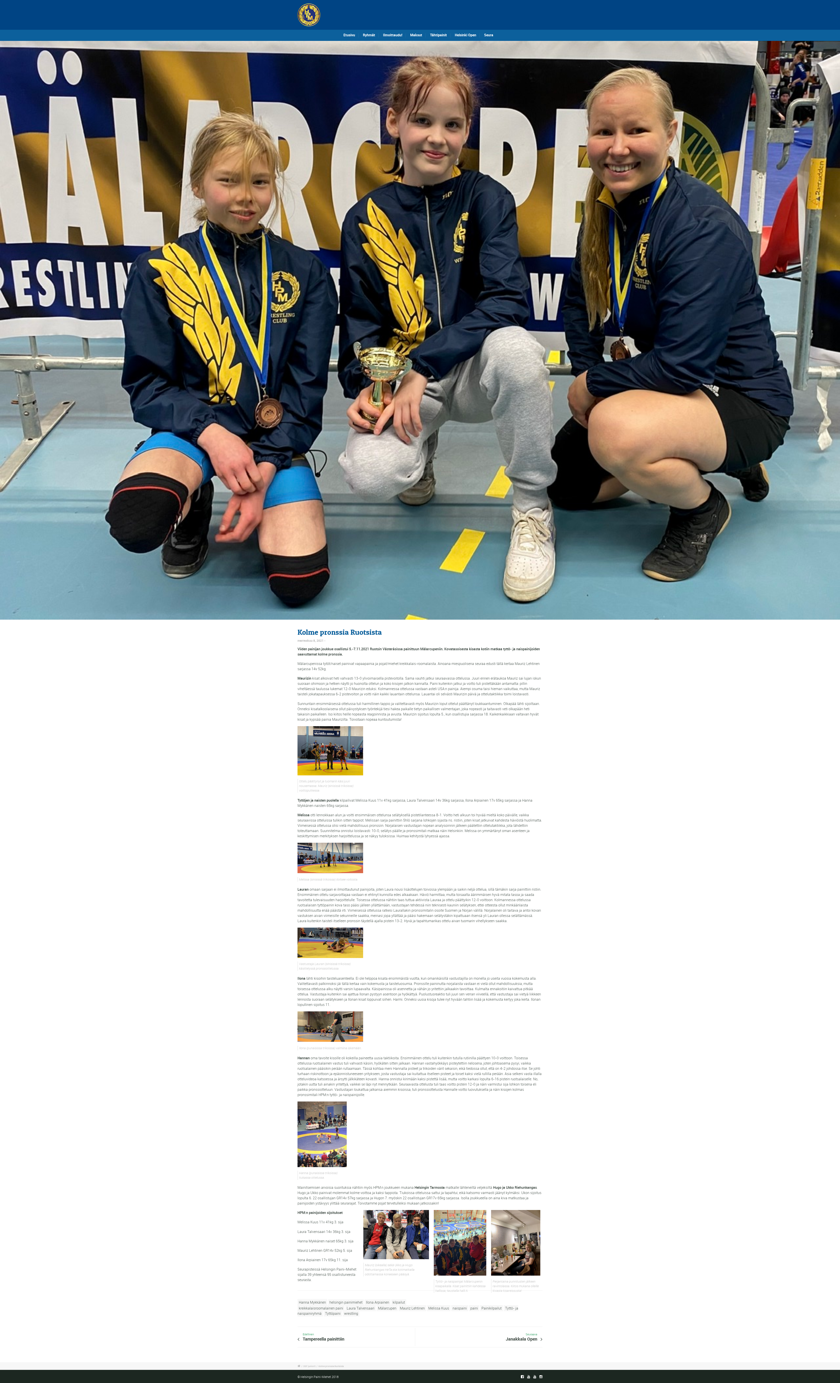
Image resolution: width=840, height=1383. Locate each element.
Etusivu (349, 35)
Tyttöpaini (333, 1313)
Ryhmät (369, 35)
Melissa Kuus (438, 1308)
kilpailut (399, 1302)
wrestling (351, 1313)
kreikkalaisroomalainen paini (321, 1308)
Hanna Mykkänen (312, 1302)
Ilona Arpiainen (377, 1302)
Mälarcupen (387, 1308)
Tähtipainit (438, 35)
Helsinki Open (465, 35)
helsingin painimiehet (345, 1302)
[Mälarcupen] (420, 330)
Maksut (416, 35)
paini (474, 1308)
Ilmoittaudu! (392, 35)
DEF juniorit (309, 1366)
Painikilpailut (491, 1308)
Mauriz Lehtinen (412, 1308)
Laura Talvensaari (360, 1308)
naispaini (460, 1308)
